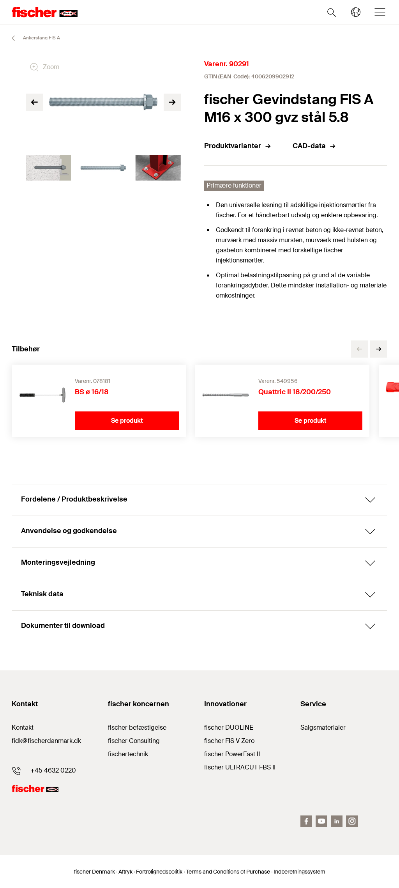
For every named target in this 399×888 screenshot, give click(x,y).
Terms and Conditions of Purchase (228, 871)
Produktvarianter (232, 146)
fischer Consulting (134, 741)
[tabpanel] (48, 168)
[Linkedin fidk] (337, 821)
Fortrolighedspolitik (159, 871)
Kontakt (23, 727)
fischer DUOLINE (228, 727)
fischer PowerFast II (232, 754)
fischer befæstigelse (137, 727)
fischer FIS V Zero (229, 741)
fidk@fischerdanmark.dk (46, 741)
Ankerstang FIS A (41, 38)
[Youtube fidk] (321, 821)
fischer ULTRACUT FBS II (239, 767)
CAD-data (309, 146)
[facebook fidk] (306, 821)
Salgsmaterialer (323, 727)
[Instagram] (352, 821)
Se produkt (127, 421)
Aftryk (125, 871)
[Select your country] (355, 12)
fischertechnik (128, 754)
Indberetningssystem (299, 871)
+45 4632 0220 (53, 770)
